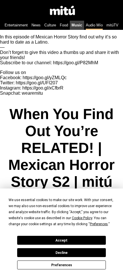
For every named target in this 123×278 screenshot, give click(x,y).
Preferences (61, 265)
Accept (61, 240)
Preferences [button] (99, 224)
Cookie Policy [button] (82, 218)
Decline (61, 253)
